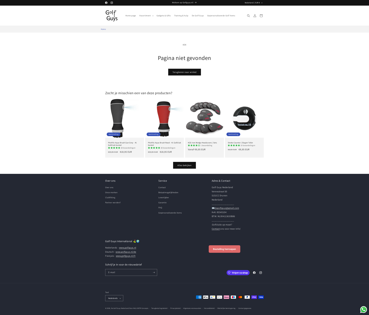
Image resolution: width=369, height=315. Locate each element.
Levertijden (163, 197)
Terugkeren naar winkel (185, 72)
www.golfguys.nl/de (126, 251)
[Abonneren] (154, 272)
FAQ (160, 207)
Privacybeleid (175, 308)
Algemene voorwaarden (192, 308)
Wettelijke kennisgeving (227, 308)
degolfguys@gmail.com (227, 207)
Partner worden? (113, 202)
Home (103, 29)
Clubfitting (110, 197)
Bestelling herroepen (224, 249)
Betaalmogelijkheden (168, 192)
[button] (146, 16)
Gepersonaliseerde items (170, 212)
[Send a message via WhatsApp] (364, 310)
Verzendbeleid (209, 308)
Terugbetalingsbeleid (159, 308)
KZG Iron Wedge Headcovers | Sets (202, 143)
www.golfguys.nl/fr (126, 256)
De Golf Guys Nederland (120, 308)
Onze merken (111, 192)
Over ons (109, 187)
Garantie (162, 202)
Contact (162, 187)
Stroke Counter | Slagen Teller (240, 143)
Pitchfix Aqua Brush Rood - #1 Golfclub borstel (164, 144)
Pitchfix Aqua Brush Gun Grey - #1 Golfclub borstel (122, 144)
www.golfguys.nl (127, 247)
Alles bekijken (184, 165)
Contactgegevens (245, 308)
